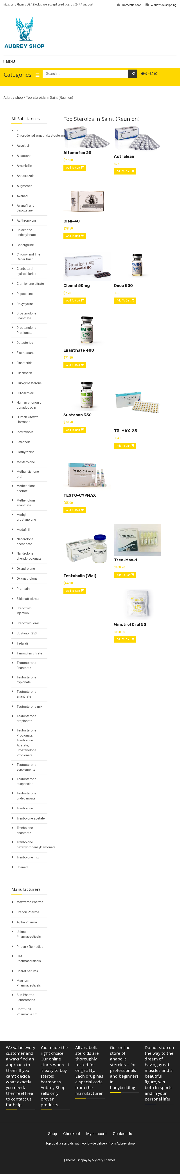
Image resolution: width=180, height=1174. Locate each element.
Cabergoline (25, 245)
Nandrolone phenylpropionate (29, 555)
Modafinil (23, 530)
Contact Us (122, 1133)
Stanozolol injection (24, 610)
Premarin (23, 589)
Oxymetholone (27, 579)
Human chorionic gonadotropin (29, 405)
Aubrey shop (13, 98)
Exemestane (25, 353)
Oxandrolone (26, 569)
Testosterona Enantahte (26, 665)
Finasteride (24, 363)
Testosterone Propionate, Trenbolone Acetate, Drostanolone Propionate (26, 742)
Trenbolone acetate (31, 818)
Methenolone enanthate (26, 502)
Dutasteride (25, 343)
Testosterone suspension (26, 781)
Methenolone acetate (26, 488)
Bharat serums (27, 971)
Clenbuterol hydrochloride (26, 271)
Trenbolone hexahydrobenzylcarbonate (36, 844)
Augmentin (24, 186)
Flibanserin (24, 373)
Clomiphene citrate (30, 284)
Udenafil (22, 867)
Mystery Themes (103, 1160)
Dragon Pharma (28, 912)
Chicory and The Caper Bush (28, 256)
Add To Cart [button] (73, 167)
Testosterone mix (29, 707)
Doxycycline (25, 304)
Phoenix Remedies (30, 947)
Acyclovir (23, 146)
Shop (52, 1133)
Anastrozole (25, 176)
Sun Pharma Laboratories (26, 997)
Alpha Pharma (27, 922)
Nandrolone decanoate (25, 541)
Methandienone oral (28, 474)
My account (96, 1133)
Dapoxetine (25, 294)
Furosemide (25, 393)
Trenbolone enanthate (25, 830)
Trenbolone (25, 808)
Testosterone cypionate (26, 679)
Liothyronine (25, 452)
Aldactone (24, 156)
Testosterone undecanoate (26, 795)
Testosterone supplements (26, 767)
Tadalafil (23, 643)
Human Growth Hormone (27, 419)
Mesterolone (26, 462)
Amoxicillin (24, 166)
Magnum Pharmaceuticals (29, 983)
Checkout (71, 1133)
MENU (10, 61)
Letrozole (24, 442)
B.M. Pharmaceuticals (29, 958)
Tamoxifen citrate (29, 653)
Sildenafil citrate (28, 599)
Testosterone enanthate (26, 694)
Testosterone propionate (26, 718)
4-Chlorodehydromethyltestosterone (42, 133)
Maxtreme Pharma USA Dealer (22, 4)
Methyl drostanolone (26, 517)
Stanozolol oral (28, 623)
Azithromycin (26, 220)
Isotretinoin (25, 432)
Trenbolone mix (28, 857)
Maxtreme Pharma (30, 902)
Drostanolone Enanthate (26, 315)
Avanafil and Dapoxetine (25, 208)
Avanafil (22, 196)
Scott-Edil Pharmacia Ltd (27, 1011)
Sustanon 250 (27, 633)
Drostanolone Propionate (26, 330)
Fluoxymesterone (29, 383)
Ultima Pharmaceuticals (29, 934)
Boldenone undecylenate (26, 232)
